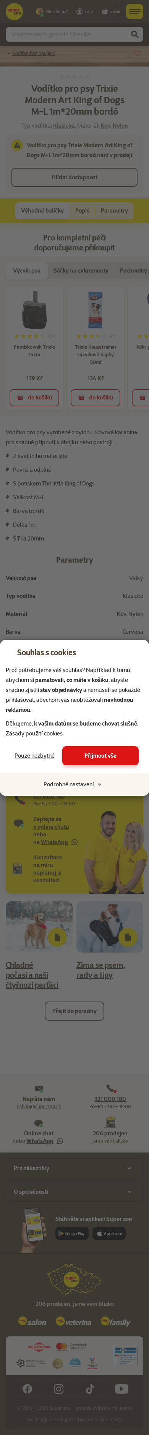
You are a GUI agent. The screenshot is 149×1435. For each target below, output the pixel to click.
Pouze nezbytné (35, 756)
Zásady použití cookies (34, 733)
